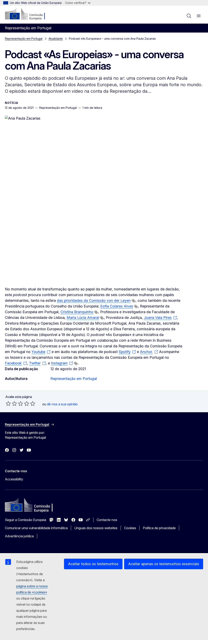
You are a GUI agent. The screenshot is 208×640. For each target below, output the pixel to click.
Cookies (130, 528)
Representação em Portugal (23, 38)
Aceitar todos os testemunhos (93, 564)
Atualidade (56, 38)
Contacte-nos (107, 520)
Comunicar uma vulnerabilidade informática (36, 528)
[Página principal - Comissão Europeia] (29, 14)
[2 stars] (11, 403)
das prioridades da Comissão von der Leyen (94, 300)
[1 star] (8, 403)
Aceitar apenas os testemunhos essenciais (163, 564)
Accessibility (14, 479)
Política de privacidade (159, 528)
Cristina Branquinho (77, 312)
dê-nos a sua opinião (62, 404)
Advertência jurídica (19, 536)
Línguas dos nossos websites (95, 528)
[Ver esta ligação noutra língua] (133, 301)
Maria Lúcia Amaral (83, 317)
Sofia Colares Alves (116, 306)
